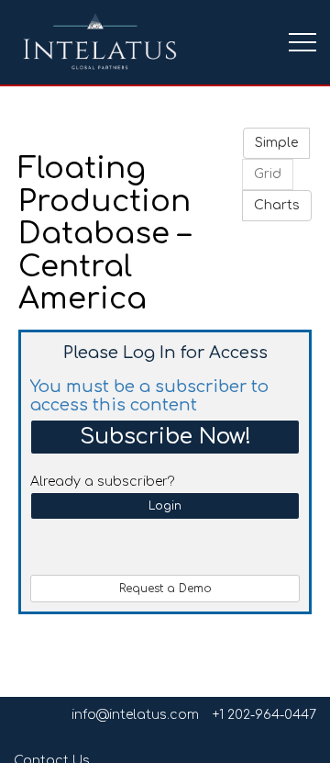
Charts (277, 205)
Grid (267, 174)
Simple (276, 143)
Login (165, 505)
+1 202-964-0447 (264, 715)
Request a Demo (165, 588)
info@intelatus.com (135, 715)
